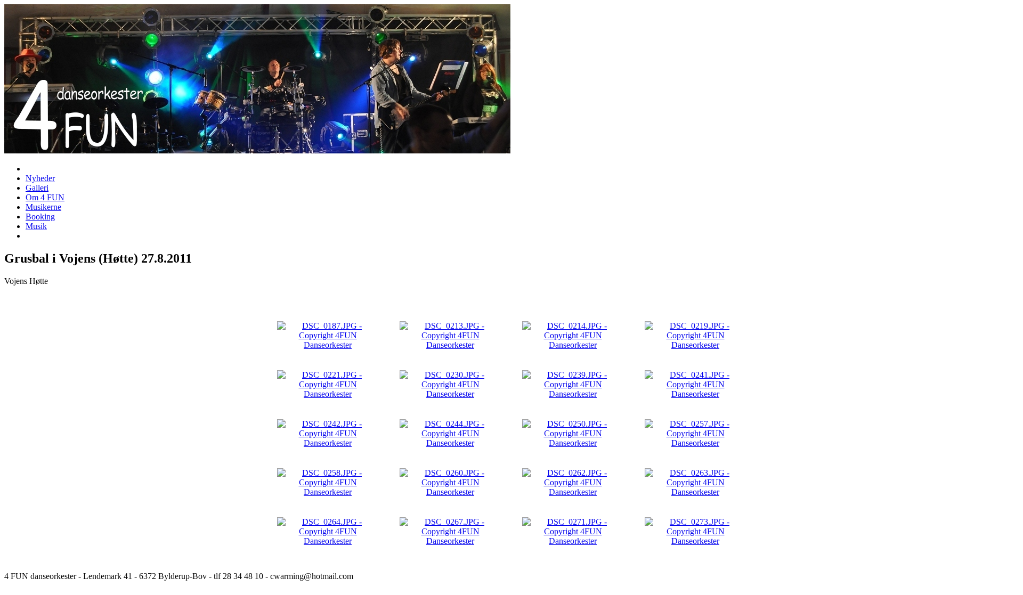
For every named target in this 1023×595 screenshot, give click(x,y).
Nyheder (40, 178)
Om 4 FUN (45, 197)
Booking (40, 216)
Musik (36, 226)
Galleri (37, 187)
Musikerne (43, 206)
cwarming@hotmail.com (311, 576)
